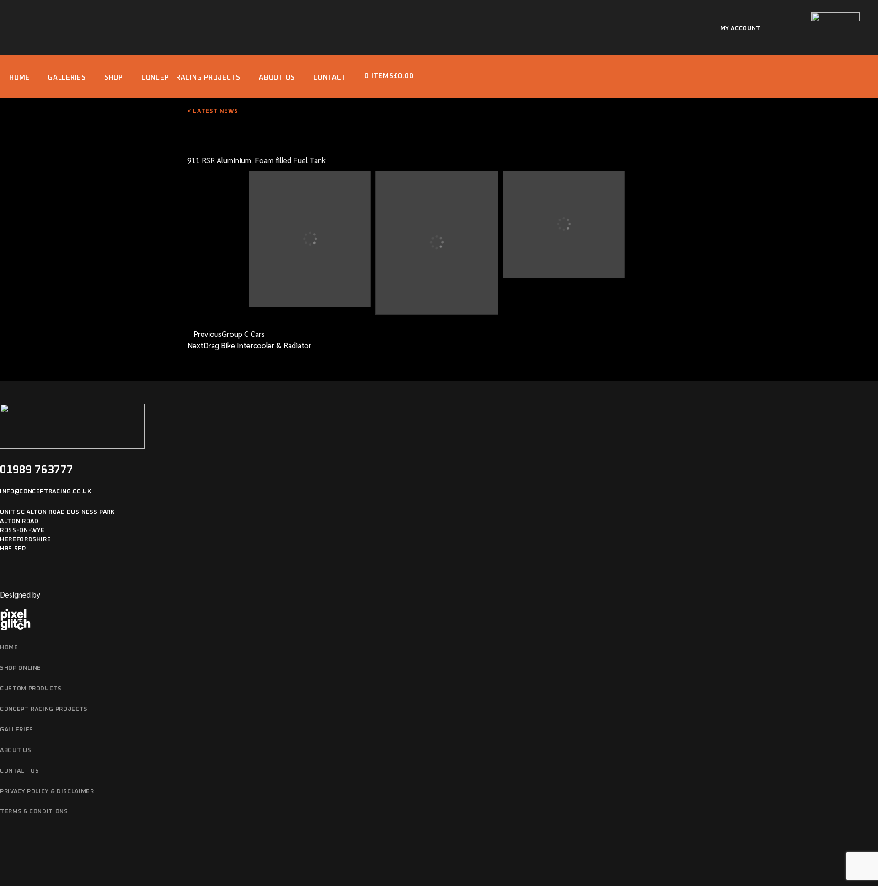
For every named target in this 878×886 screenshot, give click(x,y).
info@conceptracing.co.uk (45, 492)
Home (9, 648)
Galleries (16, 730)
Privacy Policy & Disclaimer (47, 792)
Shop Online (20, 668)
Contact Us (19, 771)
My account (740, 29)
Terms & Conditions (34, 812)
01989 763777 (36, 469)
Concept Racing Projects (44, 709)
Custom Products (31, 689)
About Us (15, 750)
